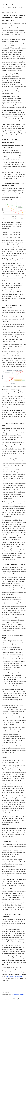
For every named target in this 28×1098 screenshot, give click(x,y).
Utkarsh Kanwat (7, 5)
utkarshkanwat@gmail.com (14, 976)
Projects (9, 7)
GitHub (8, 1017)
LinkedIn (14, 1017)
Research (15, 7)
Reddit (22, 994)
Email (3, 1017)
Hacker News (15, 994)
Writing (4, 7)
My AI (20, 7)
